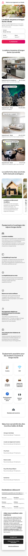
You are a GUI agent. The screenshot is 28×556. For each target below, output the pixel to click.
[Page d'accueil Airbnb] (3, 2)
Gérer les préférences (13, 546)
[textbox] (7, 37)
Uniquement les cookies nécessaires (13, 541)
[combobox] (13, 32)
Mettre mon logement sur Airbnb (15, 2)
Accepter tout (13, 537)
